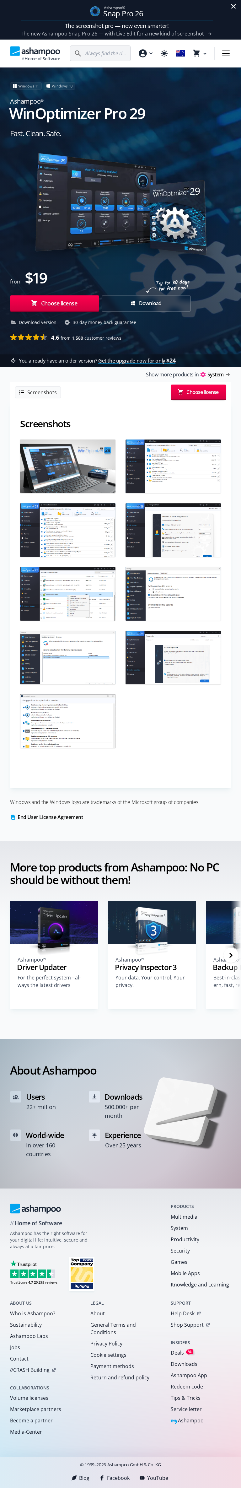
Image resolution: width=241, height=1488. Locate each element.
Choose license (58, 303)
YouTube (157, 1478)
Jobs (15, 1347)
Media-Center (26, 1431)
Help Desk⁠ (183, 1313)
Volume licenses (29, 1397)
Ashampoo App (189, 1375)
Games (179, 1262)
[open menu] (225, 53)
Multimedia (184, 1216)
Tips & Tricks (186, 1397)
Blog (84, 1478)
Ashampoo (187, 1421)
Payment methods (112, 1366)
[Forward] (230, 955)
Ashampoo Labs (29, 1336)
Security (180, 1250)
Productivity (185, 1239)
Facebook (118, 1478)
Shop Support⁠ (187, 1324)
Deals (181, 1352)
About (97, 1313)
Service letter (186, 1409)
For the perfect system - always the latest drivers (49, 981)
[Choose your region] (180, 53)
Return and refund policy (119, 1377)
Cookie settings (108, 1354)
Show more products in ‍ (184, 374)
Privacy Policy (106, 1343)
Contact (19, 1358)
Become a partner (31, 1420)
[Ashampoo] (35, 1208)
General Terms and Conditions (113, 1328)
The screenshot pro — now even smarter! (117, 26)
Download (150, 303)
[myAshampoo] (145, 53)
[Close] (233, 6)
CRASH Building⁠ (30, 1370)
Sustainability (26, 1324)
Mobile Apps (185, 1273)
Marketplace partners (35, 1409)
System (179, 1228)
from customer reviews (86, 337)
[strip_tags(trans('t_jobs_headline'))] (81, 1273)
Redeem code (187, 1386)
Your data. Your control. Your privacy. (150, 981)
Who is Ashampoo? (32, 1313)
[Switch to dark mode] (164, 53)
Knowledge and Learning (200, 1284)
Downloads (184, 1364)
